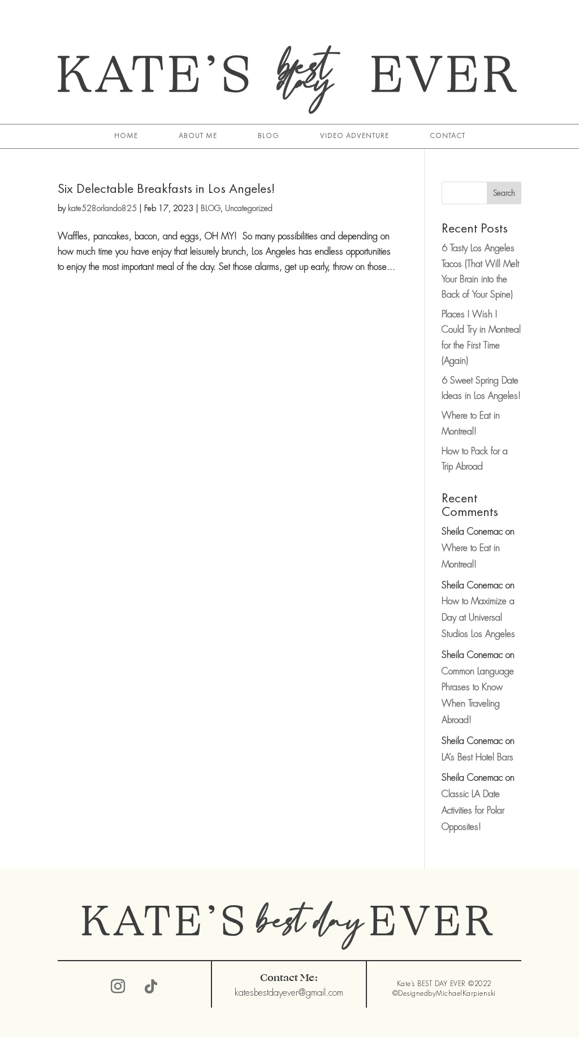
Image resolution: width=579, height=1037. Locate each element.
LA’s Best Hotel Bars (477, 757)
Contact (447, 136)
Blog (268, 136)
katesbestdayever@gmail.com (289, 993)
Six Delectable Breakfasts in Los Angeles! (166, 188)
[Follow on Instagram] (118, 987)
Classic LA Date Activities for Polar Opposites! (473, 810)
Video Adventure (354, 136)
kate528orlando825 (102, 208)
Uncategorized (249, 208)
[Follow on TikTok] (151, 987)
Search (504, 193)
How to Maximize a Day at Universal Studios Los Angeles (478, 617)
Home (126, 136)
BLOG (211, 208)
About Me (198, 136)
